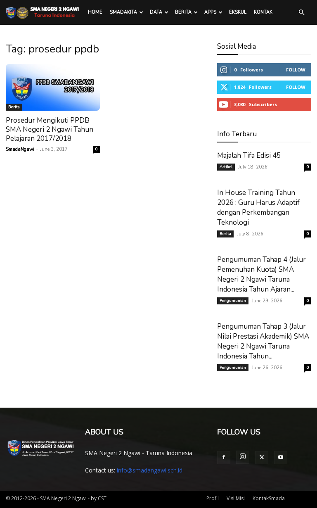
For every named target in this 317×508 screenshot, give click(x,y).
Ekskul (237, 12)
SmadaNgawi (20, 149)
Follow (295, 69)
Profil (212, 498)
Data (156, 12)
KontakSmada (269, 498)
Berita (183, 12)
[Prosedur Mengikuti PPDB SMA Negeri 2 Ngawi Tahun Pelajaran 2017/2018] (53, 87)
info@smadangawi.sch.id (149, 470)
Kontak (263, 12)
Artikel (226, 167)
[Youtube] (280, 457)
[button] (301, 13)
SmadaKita (123, 12)
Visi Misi (236, 498)
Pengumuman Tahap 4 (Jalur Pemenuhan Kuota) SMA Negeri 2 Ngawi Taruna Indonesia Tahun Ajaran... (261, 274)
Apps (210, 12)
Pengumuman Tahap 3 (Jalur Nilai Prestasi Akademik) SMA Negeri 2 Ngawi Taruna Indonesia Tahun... (263, 341)
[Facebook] (223, 457)
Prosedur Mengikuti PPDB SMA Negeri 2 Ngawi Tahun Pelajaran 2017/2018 (49, 129)
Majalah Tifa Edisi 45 (249, 155)
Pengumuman (233, 301)
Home (95, 12)
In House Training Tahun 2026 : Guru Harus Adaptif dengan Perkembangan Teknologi (258, 207)
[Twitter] (261, 457)
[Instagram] (242, 457)
